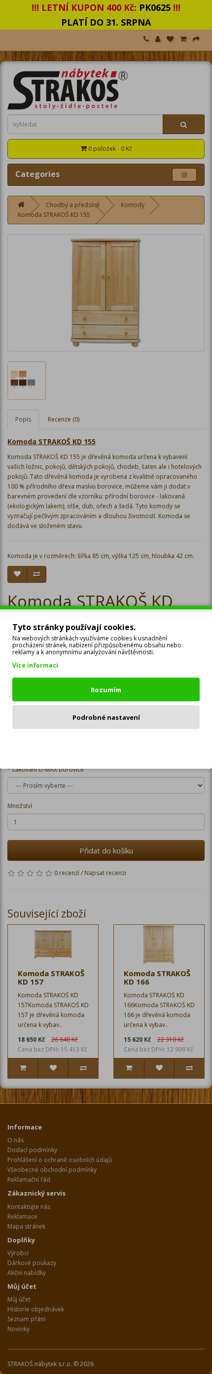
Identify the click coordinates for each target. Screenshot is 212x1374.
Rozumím (106, 689)
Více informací (35, 665)
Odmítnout (106, 744)
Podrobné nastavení (106, 716)
